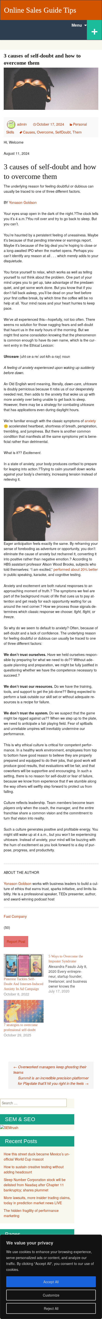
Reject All (51, 1308)
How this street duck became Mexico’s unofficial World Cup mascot (37, 1156)
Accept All (51, 1281)
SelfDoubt (63, 132)
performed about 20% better (75, 569)
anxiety (90, 420)
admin (22, 124)
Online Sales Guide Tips (40, 10)
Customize (51, 1295)
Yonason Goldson (23, 202)
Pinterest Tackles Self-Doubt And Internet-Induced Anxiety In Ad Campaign (23, 984)
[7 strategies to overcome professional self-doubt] (24, 1011)
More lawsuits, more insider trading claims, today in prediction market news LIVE (37, 1200)
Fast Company (15, 916)
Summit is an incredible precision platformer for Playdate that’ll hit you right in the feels (53, 1080)
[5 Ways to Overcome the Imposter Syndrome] (71, 974)
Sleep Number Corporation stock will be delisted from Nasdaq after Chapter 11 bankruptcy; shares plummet (35, 1184)
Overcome (45, 132)
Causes (29, 132)
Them (77, 132)
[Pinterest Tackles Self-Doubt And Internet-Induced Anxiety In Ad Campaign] (24, 965)
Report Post (16, 941)
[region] (51, 1277)
